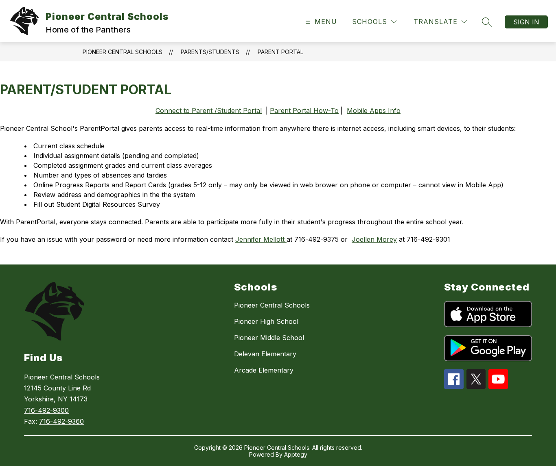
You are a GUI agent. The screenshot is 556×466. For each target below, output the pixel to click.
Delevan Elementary (265, 354)
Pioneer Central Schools (122, 51)
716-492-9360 (61, 421)
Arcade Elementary (263, 370)
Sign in (526, 22)
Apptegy (295, 454)
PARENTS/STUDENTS (210, 51)
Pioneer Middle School (269, 338)
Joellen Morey (374, 239)
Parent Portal (280, 51)
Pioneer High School (266, 321)
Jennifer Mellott (261, 239)
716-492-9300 (46, 410)
